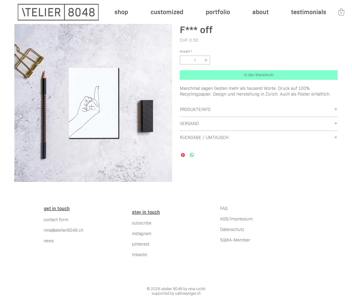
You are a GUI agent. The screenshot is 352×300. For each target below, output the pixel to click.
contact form (56, 219)
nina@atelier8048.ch (63, 230)
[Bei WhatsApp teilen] (192, 155)
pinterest (140, 244)
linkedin (139, 254)
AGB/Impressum (236, 219)
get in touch (57, 208)
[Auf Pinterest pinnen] (183, 155)
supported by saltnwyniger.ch (176, 293)
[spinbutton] (195, 60)
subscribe (141, 223)
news (49, 240)
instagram (141, 233)
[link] (341, 12)
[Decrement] (184, 60)
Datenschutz (232, 229)
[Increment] (206, 60)
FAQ (223, 208)
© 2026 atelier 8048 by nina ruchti (176, 289)
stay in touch (146, 212)
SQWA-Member (235, 240)
